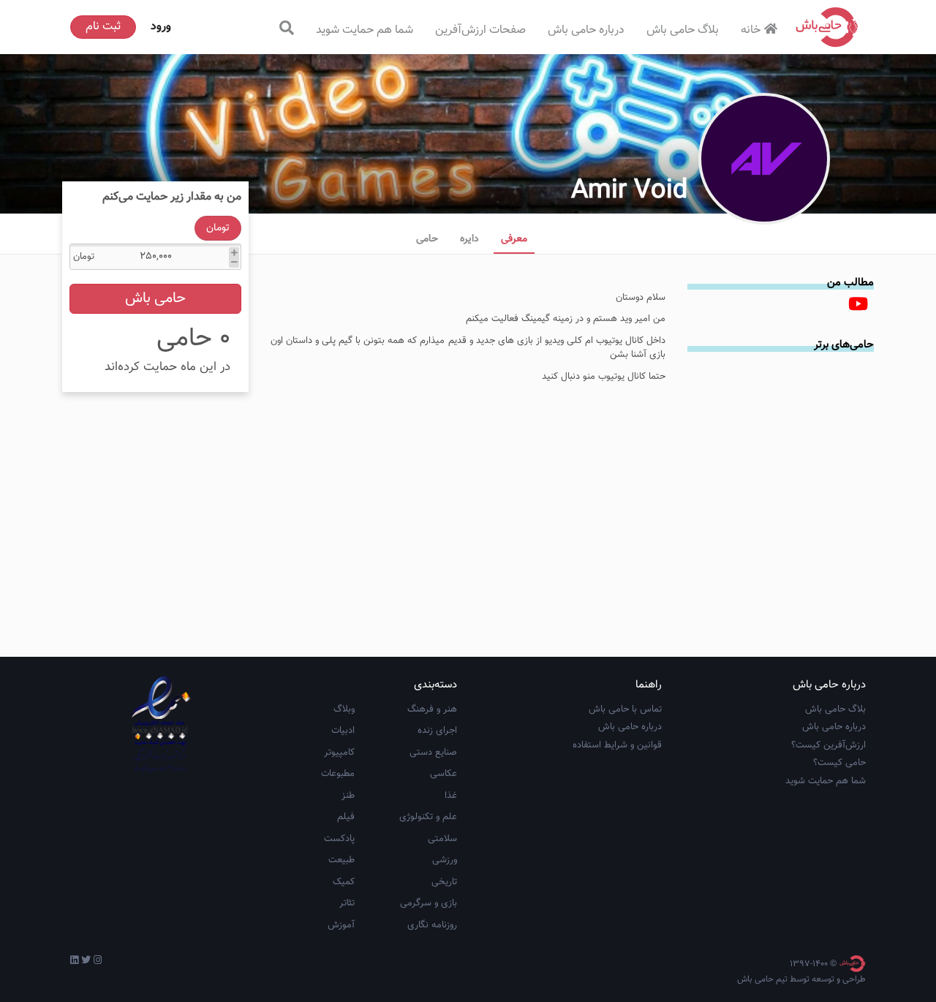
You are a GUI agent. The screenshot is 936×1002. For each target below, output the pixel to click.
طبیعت (341, 860)
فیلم (346, 817)
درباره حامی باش (586, 30)
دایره (469, 239)
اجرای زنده (437, 730)
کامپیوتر (339, 752)
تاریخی (444, 882)
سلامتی (442, 839)
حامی (427, 239)
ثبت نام (103, 27)
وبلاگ (344, 709)
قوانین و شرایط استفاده (617, 745)
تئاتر (347, 903)
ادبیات (343, 730)
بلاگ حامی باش (682, 30)
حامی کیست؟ (839, 763)
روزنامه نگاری (432, 925)
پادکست (339, 839)
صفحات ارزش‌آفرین (480, 30)
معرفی (514, 239)
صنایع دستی (433, 752)
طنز (348, 795)
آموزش (341, 925)
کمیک (344, 882)
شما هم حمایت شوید (364, 30)
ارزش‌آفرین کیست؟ (828, 745)
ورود (161, 27)
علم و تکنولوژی (428, 817)
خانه (750, 30)
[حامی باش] (827, 27)
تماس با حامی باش (625, 709)
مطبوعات (338, 773)
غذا (451, 795)
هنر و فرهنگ (432, 709)
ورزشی (444, 860)
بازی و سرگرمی (428, 903)
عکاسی (443, 773)
